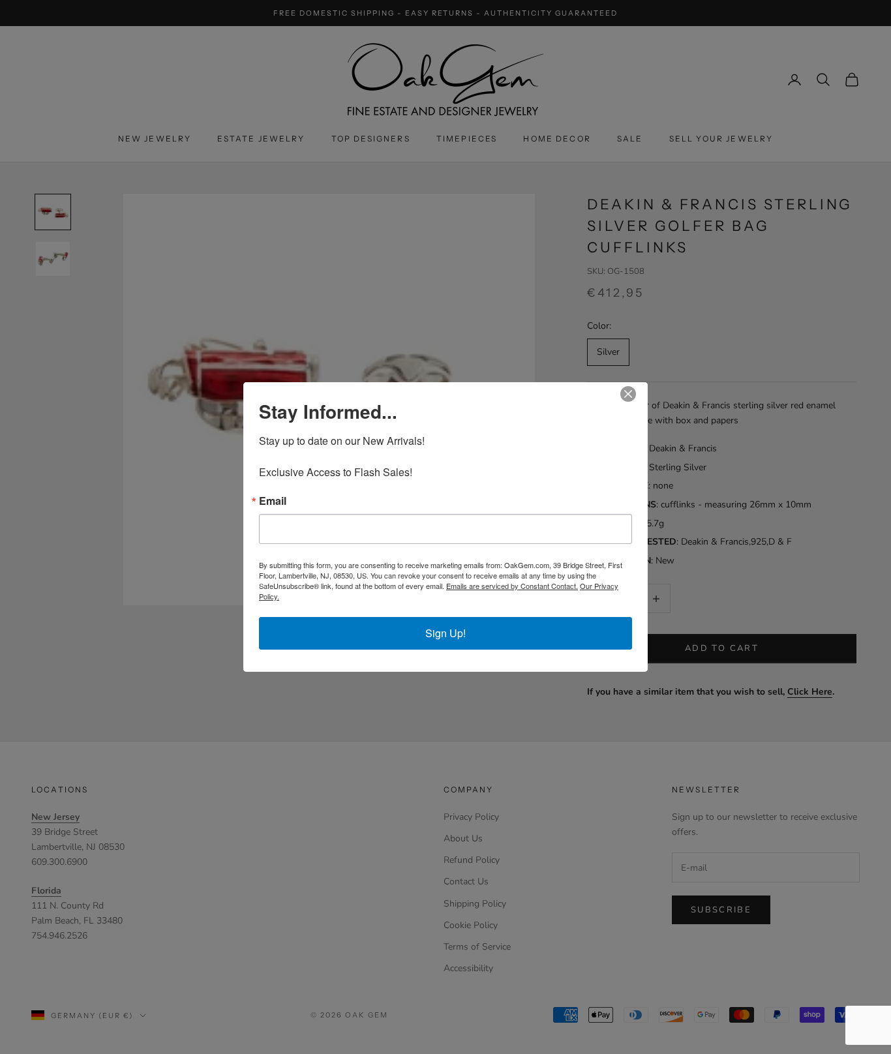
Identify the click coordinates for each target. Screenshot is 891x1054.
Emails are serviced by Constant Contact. (512, 585)
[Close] (636, 394)
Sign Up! (445, 632)
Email (272, 501)
